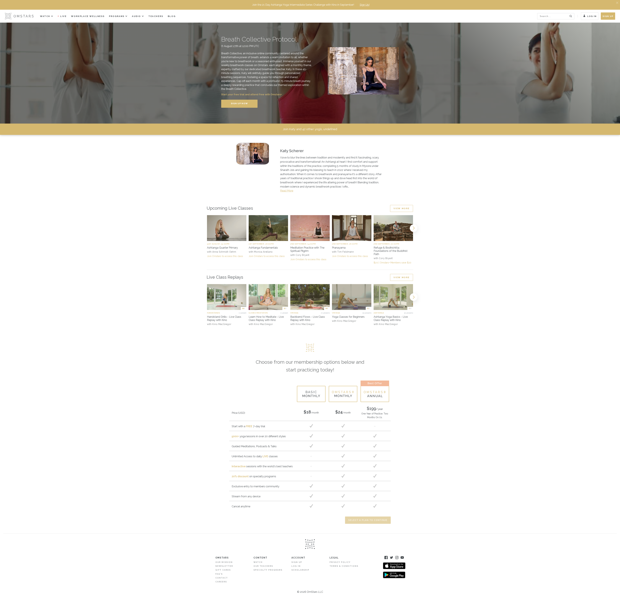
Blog (172, 16)
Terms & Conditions (344, 566)
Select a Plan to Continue (368, 520)
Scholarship (300, 570)
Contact (221, 578)
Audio (136, 16)
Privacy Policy (340, 562)
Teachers (155, 16)
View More (401, 208)
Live (63, 16)
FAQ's (219, 574)
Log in (296, 566)
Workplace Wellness (87, 16)
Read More (286, 190)
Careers (221, 582)
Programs (116, 16)
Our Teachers (263, 566)
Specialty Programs (267, 570)
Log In (592, 16)
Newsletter (224, 566)
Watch (45, 16)
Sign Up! (365, 4)
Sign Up (608, 16)
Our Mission (224, 562)
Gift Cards (223, 570)
